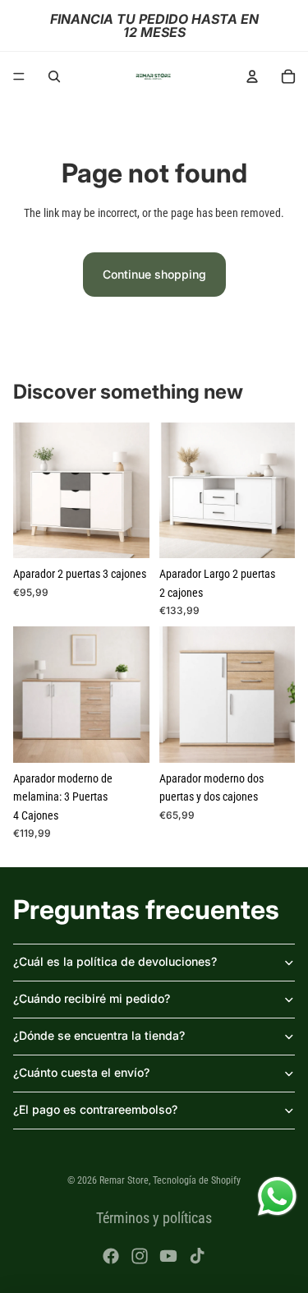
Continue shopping (154, 274)
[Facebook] (111, 1256)
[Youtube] (168, 1256)
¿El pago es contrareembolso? (95, 1109)
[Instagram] (139, 1256)
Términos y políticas (154, 1217)
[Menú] (19, 76)
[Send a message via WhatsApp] (277, 1196)
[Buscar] (54, 76)
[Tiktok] (197, 1256)
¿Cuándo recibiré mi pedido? (91, 998)
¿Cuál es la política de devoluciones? (115, 961)
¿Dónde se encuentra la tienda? (99, 1035)
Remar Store (124, 1180)
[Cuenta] (252, 76)
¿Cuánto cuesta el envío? (81, 1072)
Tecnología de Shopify (197, 1180)
